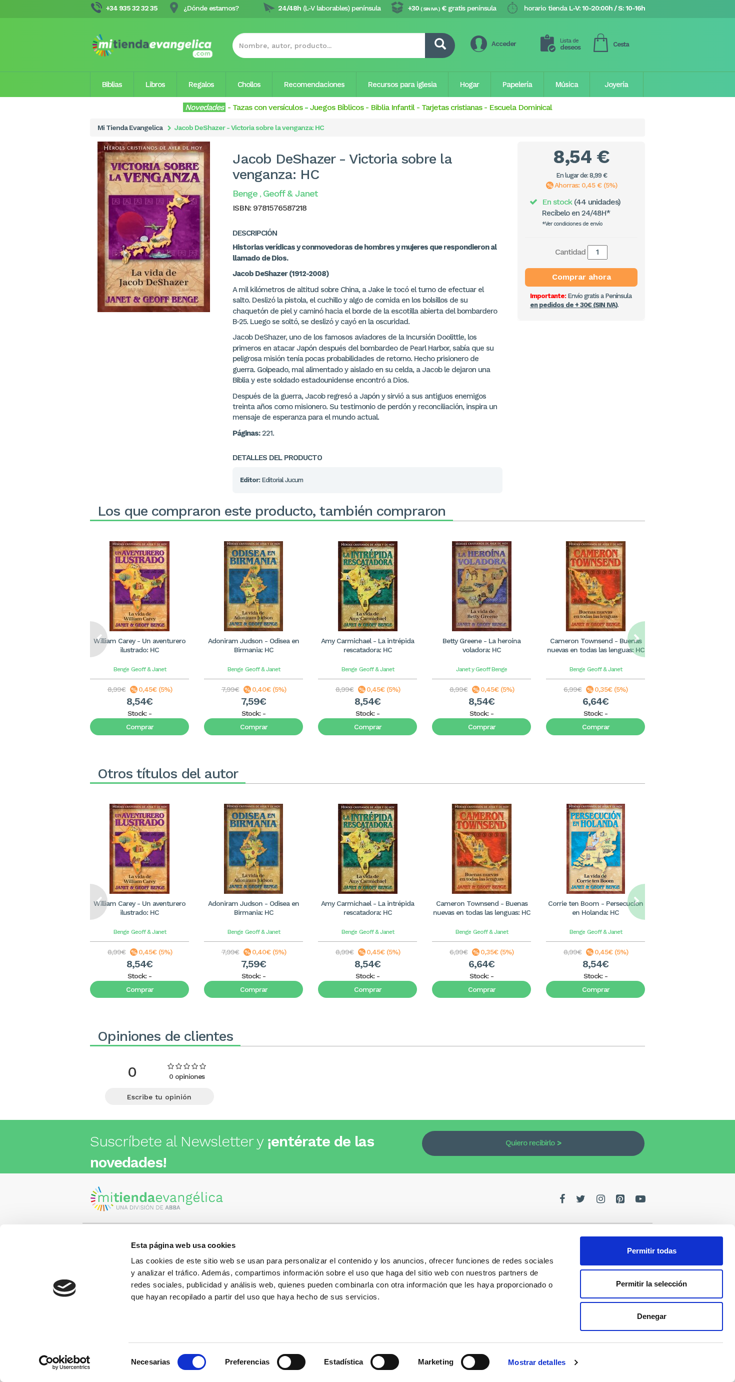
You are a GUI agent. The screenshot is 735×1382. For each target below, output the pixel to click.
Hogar (469, 84)
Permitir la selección (651, 1283)
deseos (570, 44)
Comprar (140, 727)
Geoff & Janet (148, 669)
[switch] (291, 1362)
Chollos (249, 84)
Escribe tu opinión (159, 1097)
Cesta (621, 44)
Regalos (201, 84)
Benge (121, 669)
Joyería (616, 84)
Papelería (517, 84)
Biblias (112, 84)
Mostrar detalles (537, 1362)
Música (567, 84)
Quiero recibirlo (530, 1142)
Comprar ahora (581, 277)
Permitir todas (651, 1250)
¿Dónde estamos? (211, 8)
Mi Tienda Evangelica (130, 128)
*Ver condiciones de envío (572, 224)
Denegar (651, 1316)
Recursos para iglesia (402, 84)
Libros (155, 84)
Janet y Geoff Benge (481, 669)
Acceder (504, 44)
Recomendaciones (314, 84)
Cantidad (570, 252)
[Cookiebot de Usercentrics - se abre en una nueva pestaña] (64, 1362)
